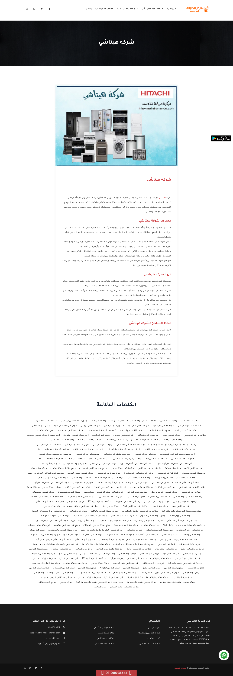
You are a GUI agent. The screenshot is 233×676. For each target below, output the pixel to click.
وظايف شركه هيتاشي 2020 (135, 506)
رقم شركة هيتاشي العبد (185, 430)
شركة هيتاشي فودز (159, 506)
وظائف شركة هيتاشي (43, 573)
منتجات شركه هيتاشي (137, 492)
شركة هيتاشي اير (37, 530)
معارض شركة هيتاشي (191, 492)
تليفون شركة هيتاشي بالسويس (102, 430)
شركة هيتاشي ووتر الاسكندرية (189, 530)
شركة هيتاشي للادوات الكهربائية (55, 516)
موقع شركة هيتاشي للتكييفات (96, 525)
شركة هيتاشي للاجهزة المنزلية (92, 573)
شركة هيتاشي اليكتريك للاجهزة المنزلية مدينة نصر (100, 578)
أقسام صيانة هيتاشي (152, 9)
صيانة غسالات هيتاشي (149, 644)
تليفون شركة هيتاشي (173, 568)
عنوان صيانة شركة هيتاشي (77, 445)
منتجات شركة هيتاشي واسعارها (148, 521)
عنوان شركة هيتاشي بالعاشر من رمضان (81, 506)
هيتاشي (162, 198)
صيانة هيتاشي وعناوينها (149, 633)
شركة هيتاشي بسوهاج (99, 459)
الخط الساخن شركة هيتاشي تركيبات (110, 487)
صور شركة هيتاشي (160, 483)
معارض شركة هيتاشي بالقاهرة (104, 511)
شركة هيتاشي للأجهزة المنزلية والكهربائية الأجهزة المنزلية (132, 535)
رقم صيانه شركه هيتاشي (139, 478)
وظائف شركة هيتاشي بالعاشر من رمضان (178, 540)
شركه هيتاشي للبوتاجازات (46, 421)
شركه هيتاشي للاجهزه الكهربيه (82, 497)
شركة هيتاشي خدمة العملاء (110, 483)
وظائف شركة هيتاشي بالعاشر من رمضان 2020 (184, 525)
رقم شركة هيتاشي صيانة (40, 525)
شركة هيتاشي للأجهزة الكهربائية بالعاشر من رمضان (55, 544)
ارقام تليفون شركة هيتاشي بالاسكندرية (177, 454)
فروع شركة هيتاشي (83, 549)
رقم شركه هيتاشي (52, 506)
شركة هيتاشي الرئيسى (90, 426)
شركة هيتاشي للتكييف (182, 578)
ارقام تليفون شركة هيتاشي (149, 468)
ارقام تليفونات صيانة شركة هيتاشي (182, 521)
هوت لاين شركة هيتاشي (167, 473)
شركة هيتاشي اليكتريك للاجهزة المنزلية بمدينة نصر (152, 487)
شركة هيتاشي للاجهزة (61, 549)
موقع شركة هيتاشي (47, 582)
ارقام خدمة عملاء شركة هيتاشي (131, 445)
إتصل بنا (87, 9)
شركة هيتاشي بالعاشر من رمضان (53, 478)
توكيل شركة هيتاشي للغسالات (118, 440)
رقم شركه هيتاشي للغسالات (102, 554)
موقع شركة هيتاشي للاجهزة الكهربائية (51, 483)
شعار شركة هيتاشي (166, 544)
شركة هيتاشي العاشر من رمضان (45, 563)
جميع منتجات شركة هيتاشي (63, 468)
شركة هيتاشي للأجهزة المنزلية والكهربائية (183, 468)
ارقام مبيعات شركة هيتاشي (157, 449)
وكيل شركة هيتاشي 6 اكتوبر (152, 516)
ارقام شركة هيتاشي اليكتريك (76, 435)
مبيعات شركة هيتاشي (81, 478)
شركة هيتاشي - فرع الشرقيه (132, 430)
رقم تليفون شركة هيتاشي (153, 563)
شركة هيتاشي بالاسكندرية (126, 525)
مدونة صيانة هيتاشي (127, 9)
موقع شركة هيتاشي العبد (159, 430)
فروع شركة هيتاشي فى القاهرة (159, 530)
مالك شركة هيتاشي (150, 525)
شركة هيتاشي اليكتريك (160, 559)
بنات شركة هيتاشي (170, 535)
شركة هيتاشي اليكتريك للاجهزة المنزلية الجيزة (147, 578)
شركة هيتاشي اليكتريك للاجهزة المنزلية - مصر (101, 530)
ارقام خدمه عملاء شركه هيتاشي (117, 454)
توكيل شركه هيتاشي (41, 426)
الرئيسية (171, 9)
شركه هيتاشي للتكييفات (43, 492)
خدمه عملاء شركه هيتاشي (189, 426)
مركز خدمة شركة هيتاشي (184, 449)
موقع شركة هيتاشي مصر (192, 549)
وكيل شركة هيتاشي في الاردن (74, 421)
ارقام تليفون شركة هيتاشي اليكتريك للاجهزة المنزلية (159, 440)
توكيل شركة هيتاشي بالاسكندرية (138, 473)
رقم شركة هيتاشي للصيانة (43, 554)
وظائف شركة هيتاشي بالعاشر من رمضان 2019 (174, 478)
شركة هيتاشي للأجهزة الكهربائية (141, 582)
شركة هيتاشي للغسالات (69, 492)
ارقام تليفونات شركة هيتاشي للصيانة (43, 435)
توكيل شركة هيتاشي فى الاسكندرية (53, 449)
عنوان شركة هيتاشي (87, 568)
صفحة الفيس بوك (52, 638)
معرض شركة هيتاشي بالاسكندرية (115, 521)
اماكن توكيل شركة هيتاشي (122, 468)
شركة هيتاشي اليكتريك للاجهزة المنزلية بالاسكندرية (62, 459)
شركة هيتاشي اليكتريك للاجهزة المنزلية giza (83, 535)
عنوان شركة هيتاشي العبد (65, 426)
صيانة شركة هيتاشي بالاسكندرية (153, 459)
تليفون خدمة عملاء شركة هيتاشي (88, 449)
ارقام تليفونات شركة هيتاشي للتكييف (47, 497)
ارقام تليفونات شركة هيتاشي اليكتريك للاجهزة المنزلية (172, 445)
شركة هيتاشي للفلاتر (65, 573)
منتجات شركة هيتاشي (39, 568)
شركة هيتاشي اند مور (50, 464)
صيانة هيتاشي (180, 668)
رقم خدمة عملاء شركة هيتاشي (109, 549)
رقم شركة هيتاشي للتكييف (128, 502)
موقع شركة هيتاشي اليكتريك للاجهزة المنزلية (133, 544)
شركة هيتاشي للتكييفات (137, 483)
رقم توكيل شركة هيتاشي (145, 454)
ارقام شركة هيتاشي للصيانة (194, 473)
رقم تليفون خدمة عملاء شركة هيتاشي (55, 454)
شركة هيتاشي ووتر (110, 506)
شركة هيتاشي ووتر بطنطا (180, 516)
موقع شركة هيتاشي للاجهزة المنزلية (51, 521)
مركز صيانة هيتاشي (105, 638)
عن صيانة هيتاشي (104, 9)
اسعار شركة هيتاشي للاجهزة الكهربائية (53, 540)
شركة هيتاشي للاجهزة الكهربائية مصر (175, 464)
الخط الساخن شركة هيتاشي (187, 559)
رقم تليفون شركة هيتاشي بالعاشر (115, 540)
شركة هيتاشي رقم (39, 468)
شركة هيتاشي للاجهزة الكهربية (96, 544)
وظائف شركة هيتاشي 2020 (94, 559)
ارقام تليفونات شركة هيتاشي (156, 502)
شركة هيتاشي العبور (180, 506)
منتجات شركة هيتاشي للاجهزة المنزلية (185, 563)
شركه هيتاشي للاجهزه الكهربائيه (109, 478)
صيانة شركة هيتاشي (38, 549)
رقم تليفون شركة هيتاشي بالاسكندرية (90, 516)
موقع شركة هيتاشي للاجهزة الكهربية (58, 578)
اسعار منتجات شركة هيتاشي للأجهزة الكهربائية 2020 (99, 582)
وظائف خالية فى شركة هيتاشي (192, 487)
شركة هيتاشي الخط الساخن (125, 563)
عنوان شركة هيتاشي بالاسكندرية (62, 530)
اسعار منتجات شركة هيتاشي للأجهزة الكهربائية (130, 573)
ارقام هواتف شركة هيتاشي (62, 440)
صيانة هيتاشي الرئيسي (104, 628)
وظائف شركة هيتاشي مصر (103, 421)
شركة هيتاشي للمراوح (110, 568)
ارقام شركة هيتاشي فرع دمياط (163, 421)
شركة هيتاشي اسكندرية (159, 497)
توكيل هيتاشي (153, 638)
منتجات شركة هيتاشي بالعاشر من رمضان (45, 473)
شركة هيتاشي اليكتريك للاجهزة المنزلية (177, 582)
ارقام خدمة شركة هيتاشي (190, 544)
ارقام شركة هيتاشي (191, 573)
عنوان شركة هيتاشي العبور (167, 573)
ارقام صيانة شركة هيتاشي (144, 540)
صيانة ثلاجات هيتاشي (104, 644)
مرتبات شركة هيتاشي (100, 563)
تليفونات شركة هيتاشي (103, 445)
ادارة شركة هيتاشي (44, 502)
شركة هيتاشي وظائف (192, 535)
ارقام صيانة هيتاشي (105, 633)
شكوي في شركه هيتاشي (83, 483)
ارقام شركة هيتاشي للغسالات (185, 483)
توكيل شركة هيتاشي (192, 554)
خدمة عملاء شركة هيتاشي (75, 563)
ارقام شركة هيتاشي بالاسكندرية (132, 421)
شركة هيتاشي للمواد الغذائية (80, 473)
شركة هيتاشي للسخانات (64, 568)
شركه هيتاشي (66, 582)
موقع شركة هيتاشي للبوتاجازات (70, 502)
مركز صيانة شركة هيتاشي (182, 459)
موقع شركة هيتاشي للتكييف (67, 525)
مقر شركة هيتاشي (134, 530)
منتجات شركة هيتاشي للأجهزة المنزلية (137, 464)
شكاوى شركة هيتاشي (114, 426)
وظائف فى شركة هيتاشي (195, 435)
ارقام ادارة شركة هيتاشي (123, 459)
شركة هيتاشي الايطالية (163, 426)
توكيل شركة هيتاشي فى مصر (72, 554)
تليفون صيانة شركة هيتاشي (111, 497)
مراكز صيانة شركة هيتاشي (108, 473)
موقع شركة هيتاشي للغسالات (93, 468)
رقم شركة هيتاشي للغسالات (71, 430)
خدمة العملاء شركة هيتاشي (49, 445)
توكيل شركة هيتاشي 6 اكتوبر (77, 487)
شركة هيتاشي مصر (152, 568)
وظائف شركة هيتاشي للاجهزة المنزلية (44, 487)
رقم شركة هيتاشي (131, 568)
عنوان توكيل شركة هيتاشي (87, 454)
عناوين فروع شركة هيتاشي (75, 464)
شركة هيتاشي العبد (101, 435)
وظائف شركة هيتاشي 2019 (139, 549)
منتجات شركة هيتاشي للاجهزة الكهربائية (128, 559)
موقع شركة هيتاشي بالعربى (184, 502)
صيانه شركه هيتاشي (78, 511)
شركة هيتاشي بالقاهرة (123, 435)
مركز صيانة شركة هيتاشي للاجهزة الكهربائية (181, 511)
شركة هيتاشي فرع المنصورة (84, 521)
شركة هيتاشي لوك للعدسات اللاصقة (48, 511)
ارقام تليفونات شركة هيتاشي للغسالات (124, 449)
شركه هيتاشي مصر (171, 435)
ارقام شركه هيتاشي (46, 430)
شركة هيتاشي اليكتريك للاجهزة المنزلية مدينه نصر (55, 559)
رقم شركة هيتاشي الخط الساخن (124, 587)
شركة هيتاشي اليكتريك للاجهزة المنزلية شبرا (103, 492)
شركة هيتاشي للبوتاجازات (166, 549)
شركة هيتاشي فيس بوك (138, 426)
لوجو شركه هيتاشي (136, 497)
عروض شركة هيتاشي (149, 554)
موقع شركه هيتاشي (127, 554)
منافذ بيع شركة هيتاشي (85, 540)
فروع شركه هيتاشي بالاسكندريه (45, 535)
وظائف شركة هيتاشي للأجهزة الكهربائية (140, 511)
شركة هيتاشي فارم (171, 554)
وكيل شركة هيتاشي (189, 421)
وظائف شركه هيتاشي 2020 (100, 502)
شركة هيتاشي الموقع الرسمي (164, 492)
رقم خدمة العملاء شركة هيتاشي (187, 497)
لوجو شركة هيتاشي (195, 568)
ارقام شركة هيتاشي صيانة (89, 440)
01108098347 (54, 628)
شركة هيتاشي (100, 587)
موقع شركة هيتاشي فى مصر (103, 464)
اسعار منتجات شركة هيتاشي (124, 516)
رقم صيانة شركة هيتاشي (148, 435)
